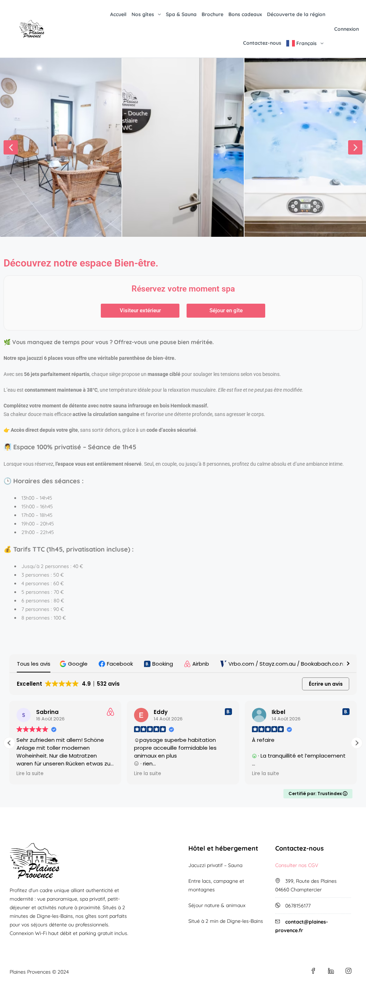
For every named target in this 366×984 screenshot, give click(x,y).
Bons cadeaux (245, 14)
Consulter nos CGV (296, 865)
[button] (11, 147)
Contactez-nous (262, 43)
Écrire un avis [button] (326, 683)
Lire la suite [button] (30, 773)
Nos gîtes (143, 14)
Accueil (118, 14)
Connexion (346, 29)
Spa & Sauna (181, 14)
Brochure (212, 14)
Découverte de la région (296, 14)
